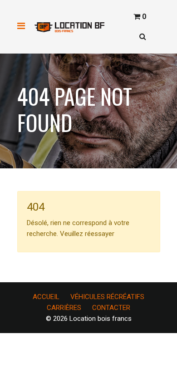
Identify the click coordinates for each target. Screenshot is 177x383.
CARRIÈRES (64, 308)
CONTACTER (111, 308)
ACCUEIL (46, 297)
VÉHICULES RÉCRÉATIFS (107, 297)
